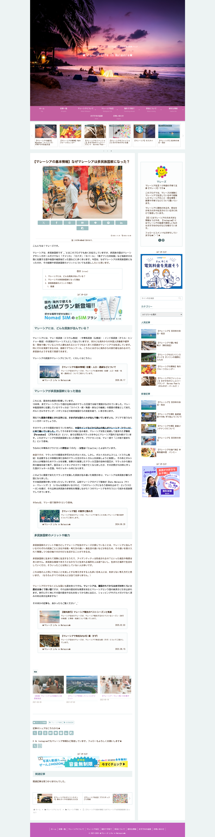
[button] (82, 228)
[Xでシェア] (44, 223)
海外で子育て (106, 829)
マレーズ (161, 182)
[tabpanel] (45, 135)
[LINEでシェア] (95, 223)
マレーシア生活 (93, 829)
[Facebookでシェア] (57, 223)
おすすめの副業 (145, 829)
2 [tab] (107, 151)
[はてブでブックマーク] (82, 223)
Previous (32, 136)
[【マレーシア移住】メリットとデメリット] (82, 684)
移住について (119, 829)
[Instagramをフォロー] (40, 746)
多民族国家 (69, 722)
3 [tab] (111, 151)
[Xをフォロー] (35, 746)
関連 (52, 286)
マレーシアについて (76, 829)
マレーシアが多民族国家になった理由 (64, 280)
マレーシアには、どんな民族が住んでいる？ (66, 276)
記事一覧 (62, 829)
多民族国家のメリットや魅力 (60, 283)
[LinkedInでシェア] (121, 223)
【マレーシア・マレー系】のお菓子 (115, 696)
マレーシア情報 (40, 722)
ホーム (53, 829)
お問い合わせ (159, 829)
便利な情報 (132, 829)
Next (183, 136)
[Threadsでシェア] (70, 223)
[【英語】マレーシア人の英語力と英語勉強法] (48, 684)
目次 (79, 271)
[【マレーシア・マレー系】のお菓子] (115, 684)
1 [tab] (104, 151)
